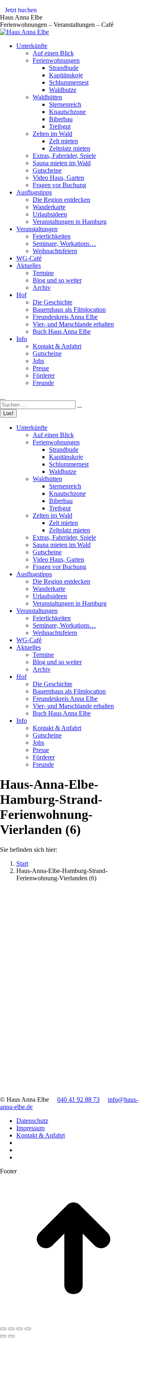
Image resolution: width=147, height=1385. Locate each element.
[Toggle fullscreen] (19, 1329)
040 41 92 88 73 (78, 1099)
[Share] (11, 1329)
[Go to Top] (73, 1319)
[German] (135, 12)
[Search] (79, 404)
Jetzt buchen (21, 10)
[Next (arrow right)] (11, 1336)
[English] (143, 12)
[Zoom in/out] (27, 1329)
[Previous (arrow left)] (3, 1336)
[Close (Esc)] (3, 1329)
